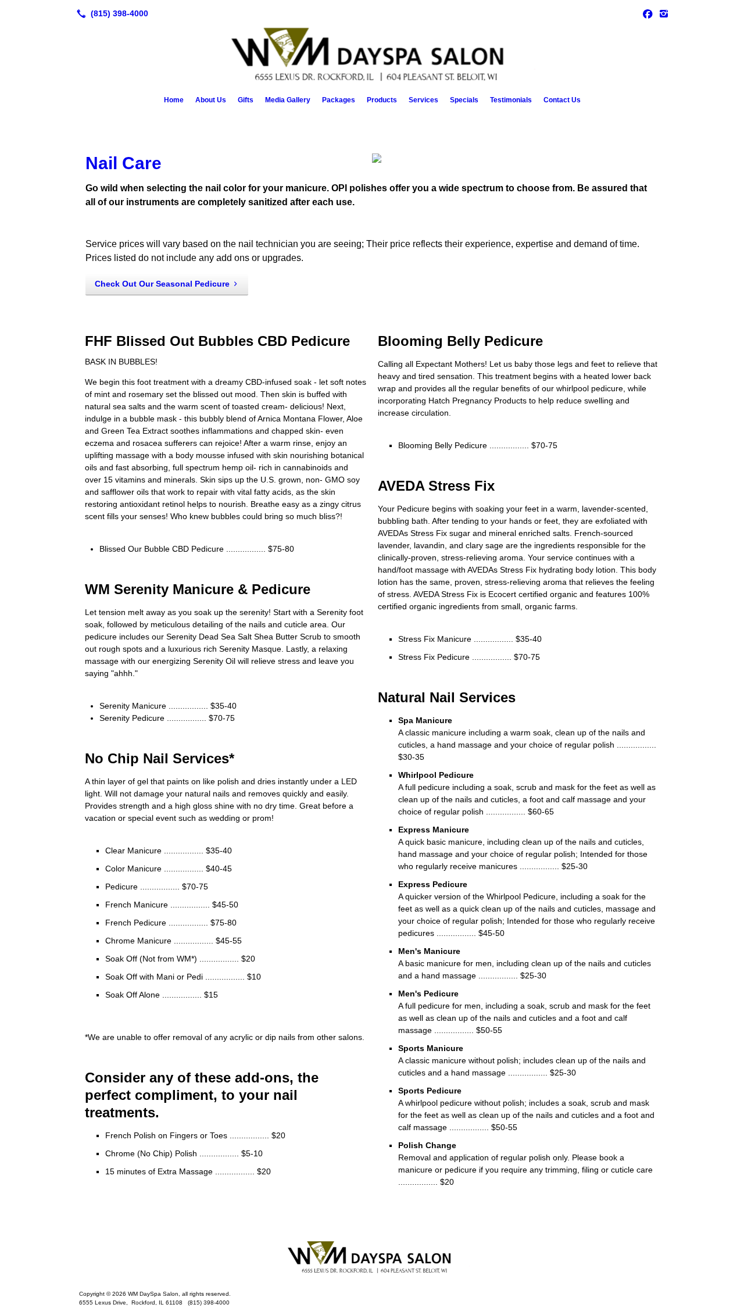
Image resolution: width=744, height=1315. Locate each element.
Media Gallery (287, 100)
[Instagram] (664, 13)
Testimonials (511, 100)
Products (382, 100)
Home (174, 100)
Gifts (245, 100)
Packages (338, 100)
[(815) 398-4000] (110, 13)
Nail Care (123, 163)
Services (423, 100)
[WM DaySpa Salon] (372, 1258)
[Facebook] (647, 13)
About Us (210, 100)
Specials (464, 100)
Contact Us (562, 100)
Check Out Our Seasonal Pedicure (162, 283)
